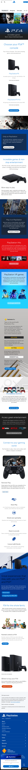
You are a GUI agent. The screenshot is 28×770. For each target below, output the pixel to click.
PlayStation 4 (5, 10)
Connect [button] (4, 746)
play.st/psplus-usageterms (15, 702)
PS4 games (12, 10)
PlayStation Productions (6, 728)
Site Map (24, 764)
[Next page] (26, 10)
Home (3, 718)
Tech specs (19, 10)
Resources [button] (4, 743)
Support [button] (4, 740)
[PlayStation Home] (14, 2)
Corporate (4, 730)
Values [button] (3, 737)
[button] (10, 595)
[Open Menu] (1, 2)
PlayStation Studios (5, 726)
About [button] (3, 721)
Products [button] (4, 734)
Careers (3, 725)
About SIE (3, 723)
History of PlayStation (6, 731)
